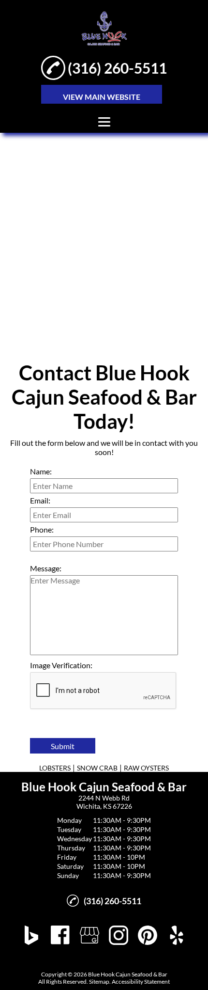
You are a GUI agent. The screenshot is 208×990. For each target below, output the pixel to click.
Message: (45, 568)
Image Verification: (61, 665)
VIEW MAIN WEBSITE (101, 96)
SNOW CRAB (97, 768)
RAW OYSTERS (146, 768)
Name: (41, 471)
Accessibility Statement (141, 981)
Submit (62, 746)
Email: (40, 500)
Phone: (42, 529)
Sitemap (99, 981)
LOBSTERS (55, 768)
